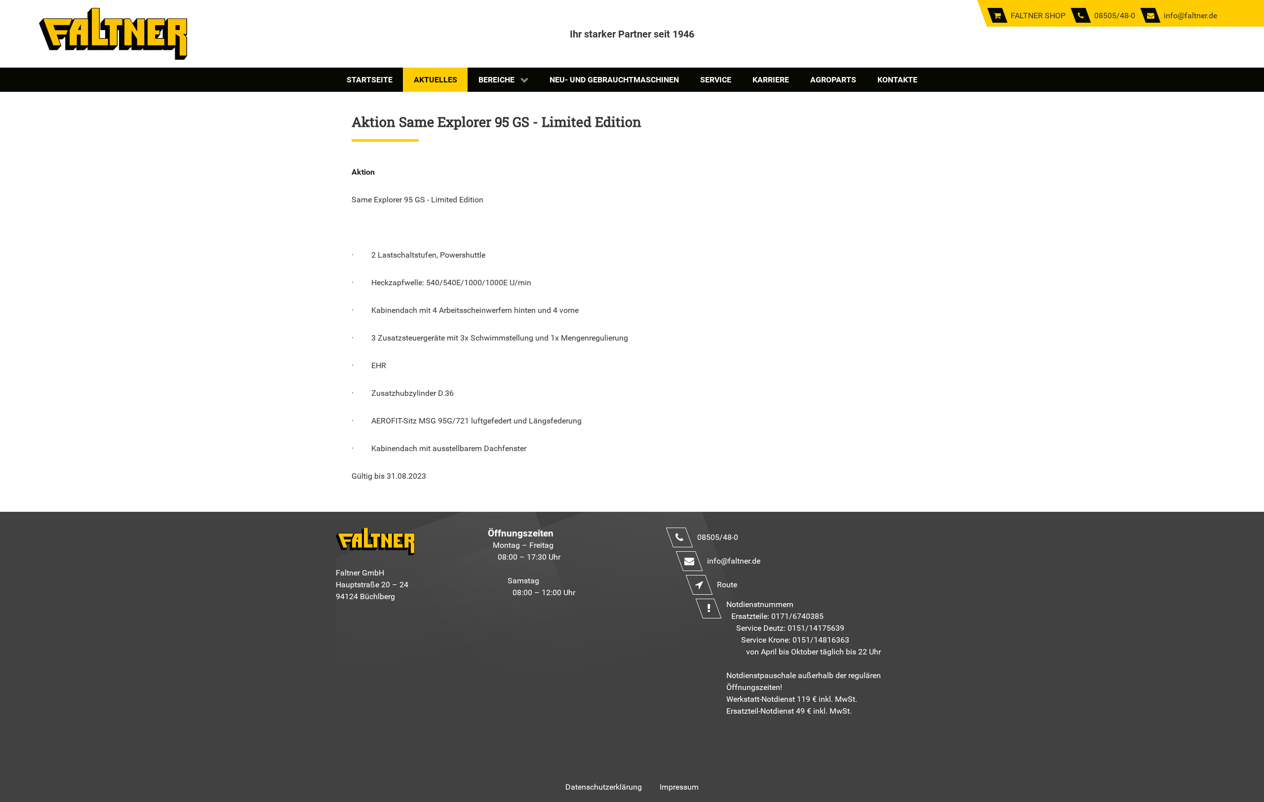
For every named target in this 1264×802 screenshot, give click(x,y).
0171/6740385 (797, 616)
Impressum (679, 787)
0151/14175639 (816, 628)
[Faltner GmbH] (113, 34)
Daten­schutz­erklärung (603, 787)
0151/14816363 (820, 640)
